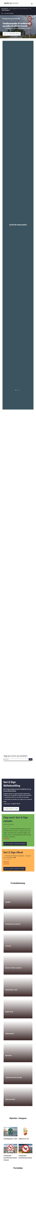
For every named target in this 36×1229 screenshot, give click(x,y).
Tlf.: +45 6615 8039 (7, 13)
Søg (30, 759)
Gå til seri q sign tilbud (14, 868)
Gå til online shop (12, 33)
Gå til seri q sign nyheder (15, 843)
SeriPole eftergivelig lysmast (15, 225)
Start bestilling (11, 808)
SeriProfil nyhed (8, 824)
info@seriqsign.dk (6, 10)
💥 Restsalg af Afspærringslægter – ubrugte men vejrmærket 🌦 (17, 856)
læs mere (6, 839)
